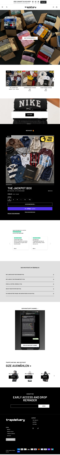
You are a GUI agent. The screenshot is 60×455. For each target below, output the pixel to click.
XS (9, 199)
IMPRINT (8, 429)
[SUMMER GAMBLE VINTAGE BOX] (30, 78)
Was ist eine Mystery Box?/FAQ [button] (13, 288)
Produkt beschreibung (14, 213)
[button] (10, 244)
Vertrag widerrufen (10, 439)
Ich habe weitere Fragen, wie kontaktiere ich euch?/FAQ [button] (20, 293)
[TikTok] (38, 428)
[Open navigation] (3, 7)
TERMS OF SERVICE (11, 433)
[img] (31, 231)
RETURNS (35, 424)
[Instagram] (33, 428)
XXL (30, 199)
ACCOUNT (9, 435)
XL (25, 199)
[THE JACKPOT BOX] (14, 78)
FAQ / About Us (35, 420)
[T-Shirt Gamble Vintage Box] (46, 78)
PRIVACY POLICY (10, 431)
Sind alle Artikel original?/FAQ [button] (14, 284)
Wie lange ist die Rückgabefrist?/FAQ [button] (15, 279)
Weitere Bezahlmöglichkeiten (30, 212)
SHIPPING (34, 422)
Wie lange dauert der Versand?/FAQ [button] (15, 274)
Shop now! (43, 2)
